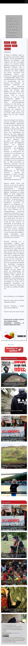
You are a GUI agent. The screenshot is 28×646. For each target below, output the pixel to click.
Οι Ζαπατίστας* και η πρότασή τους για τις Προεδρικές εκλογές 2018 (13, 582)
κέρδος (14, 45)
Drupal (4, 626)
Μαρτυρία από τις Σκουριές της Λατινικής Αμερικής (14, 438)
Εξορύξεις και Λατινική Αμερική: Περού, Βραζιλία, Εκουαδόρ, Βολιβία (13, 465)
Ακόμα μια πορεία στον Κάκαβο (14, 410)
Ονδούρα (7, 49)
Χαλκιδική (7, 45)
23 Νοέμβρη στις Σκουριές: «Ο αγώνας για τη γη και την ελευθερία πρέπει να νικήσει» (14, 384)
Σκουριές (7, 42)
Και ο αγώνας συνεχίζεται (13, 492)
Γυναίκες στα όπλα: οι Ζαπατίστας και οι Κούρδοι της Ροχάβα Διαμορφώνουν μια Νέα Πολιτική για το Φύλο (13, 555)
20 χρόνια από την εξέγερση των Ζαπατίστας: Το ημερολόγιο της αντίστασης (13, 610)
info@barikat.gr (16, 633)
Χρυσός (14, 42)
